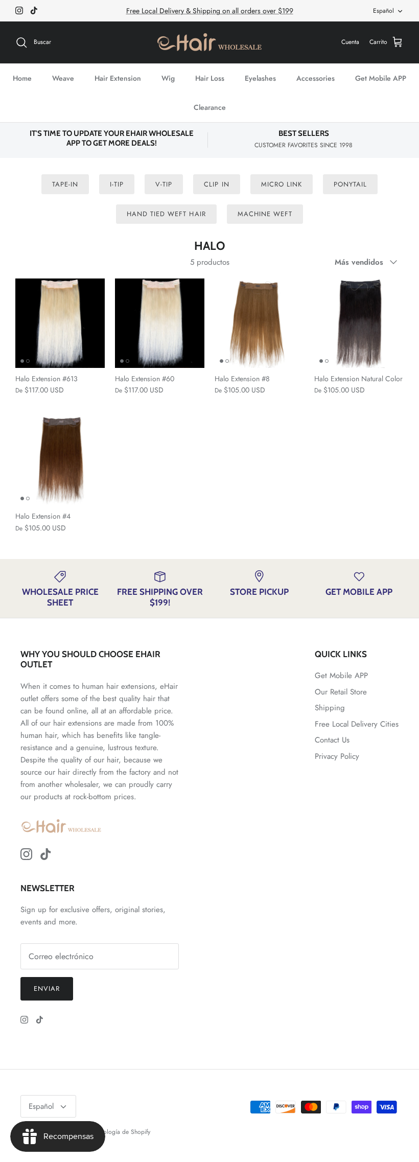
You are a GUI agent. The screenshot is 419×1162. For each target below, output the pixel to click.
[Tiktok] (34, 10)
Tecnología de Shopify (120, 1131)
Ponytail (350, 184)
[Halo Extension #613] (60, 323)
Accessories (315, 78)
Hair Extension (118, 78)
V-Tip (163, 184)
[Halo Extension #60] (159, 323)
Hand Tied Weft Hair (166, 214)
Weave (63, 78)
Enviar (47, 988)
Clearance (210, 107)
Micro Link (281, 184)
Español (383, 10)
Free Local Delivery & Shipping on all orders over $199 (209, 11)
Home (22, 78)
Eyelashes (260, 78)
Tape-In (65, 184)
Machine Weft (265, 214)
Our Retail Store (341, 692)
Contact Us (332, 740)
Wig (168, 78)
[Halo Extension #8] (259, 323)
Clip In (216, 184)
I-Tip (117, 184)
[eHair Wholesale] (209, 42)
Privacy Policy (337, 756)
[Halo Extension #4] (60, 460)
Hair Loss (209, 78)
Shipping (330, 707)
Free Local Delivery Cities (357, 724)
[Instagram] (19, 10)
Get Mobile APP (380, 78)
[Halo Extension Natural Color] (359, 323)
